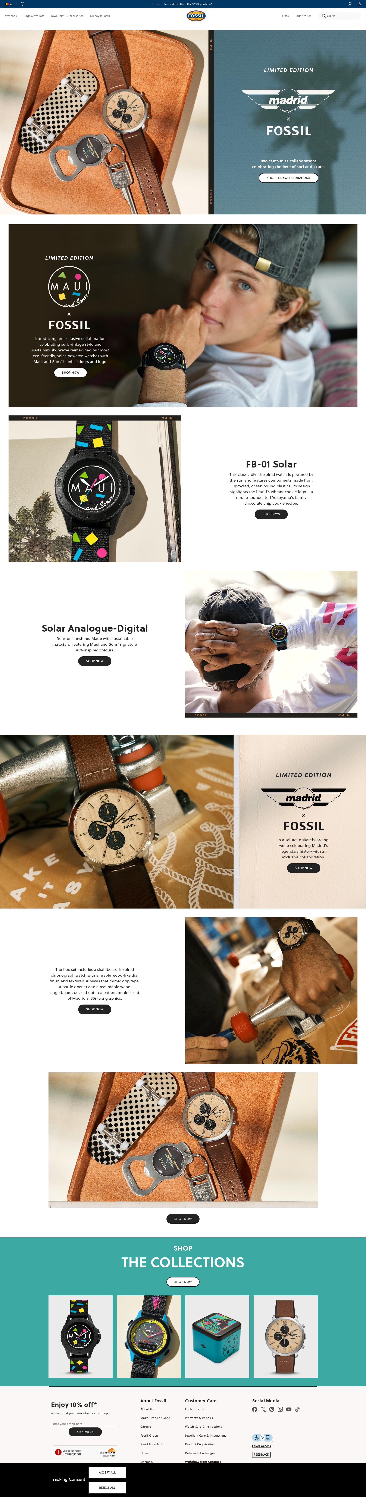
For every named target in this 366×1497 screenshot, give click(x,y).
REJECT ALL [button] (107, 1487)
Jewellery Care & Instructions (205, 1435)
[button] (12, 4)
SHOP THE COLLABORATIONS (288, 178)
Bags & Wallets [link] (34, 16)
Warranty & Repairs (199, 1418)
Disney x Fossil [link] (100, 16)
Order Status (194, 1409)
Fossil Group (149, 1435)
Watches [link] (11, 16)
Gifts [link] (285, 16)
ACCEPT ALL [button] (107, 1472)
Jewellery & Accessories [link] (67, 16)
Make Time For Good (155, 1418)
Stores (145, 1453)
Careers (145, 1426)
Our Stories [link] (303, 16)
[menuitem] (11, 16)
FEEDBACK (261, 1454)
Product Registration (200, 1444)
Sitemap (146, 1462)
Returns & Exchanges (200, 1453)
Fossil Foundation (152, 1444)
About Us (146, 1409)
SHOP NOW (70, 372)
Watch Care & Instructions (203, 1426)
